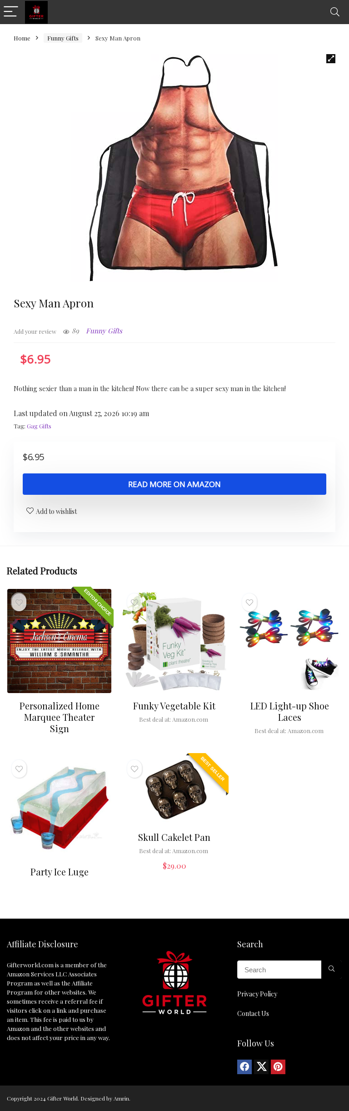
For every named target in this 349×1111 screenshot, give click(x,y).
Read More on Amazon (174, 484)
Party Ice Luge (59, 871)
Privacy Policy (257, 994)
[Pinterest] (278, 1067)
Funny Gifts (63, 38)
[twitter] (261, 1067)
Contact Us (253, 1013)
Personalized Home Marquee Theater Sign (60, 716)
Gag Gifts (39, 426)
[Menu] (11, 12)
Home (22, 38)
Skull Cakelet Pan (174, 837)
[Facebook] (244, 1067)
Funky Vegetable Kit (174, 705)
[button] (330, 58)
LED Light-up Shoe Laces (289, 711)
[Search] (335, 12)
